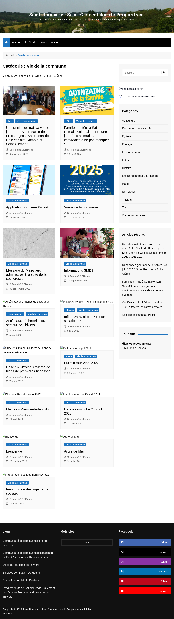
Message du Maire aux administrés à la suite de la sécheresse (26, 274)
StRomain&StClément (21, 149)
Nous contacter (49, 42)
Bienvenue (14, 451)
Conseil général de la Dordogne (22, 580)
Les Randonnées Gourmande (140, 175)
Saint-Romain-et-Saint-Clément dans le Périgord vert (87, 14)
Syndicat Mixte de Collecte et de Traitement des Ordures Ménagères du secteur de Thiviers (29, 592)
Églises (126, 136)
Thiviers (127, 199)
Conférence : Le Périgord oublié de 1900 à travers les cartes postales (143, 304)
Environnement (15, 314)
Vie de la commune (26, 121)
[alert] (145, 97)
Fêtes (68, 121)
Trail (10, 121)
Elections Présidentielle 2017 (27, 409)
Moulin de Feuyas (135, 348)
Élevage (70, 310)
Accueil (16, 42)
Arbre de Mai (74, 451)
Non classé (129, 191)
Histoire (126, 167)
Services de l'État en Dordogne (21, 572)
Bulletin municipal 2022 (81, 363)
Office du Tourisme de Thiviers (21, 564)
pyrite (87, 542)
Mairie (69, 356)
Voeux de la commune (81, 207)
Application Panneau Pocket (27, 207)
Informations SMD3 (78, 270)
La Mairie (30, 42)
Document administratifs (136, 128)
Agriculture (128, 120)
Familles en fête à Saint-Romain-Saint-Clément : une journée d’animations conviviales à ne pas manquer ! (86, 136)
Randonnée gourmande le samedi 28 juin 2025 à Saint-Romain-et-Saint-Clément (144, 269)
